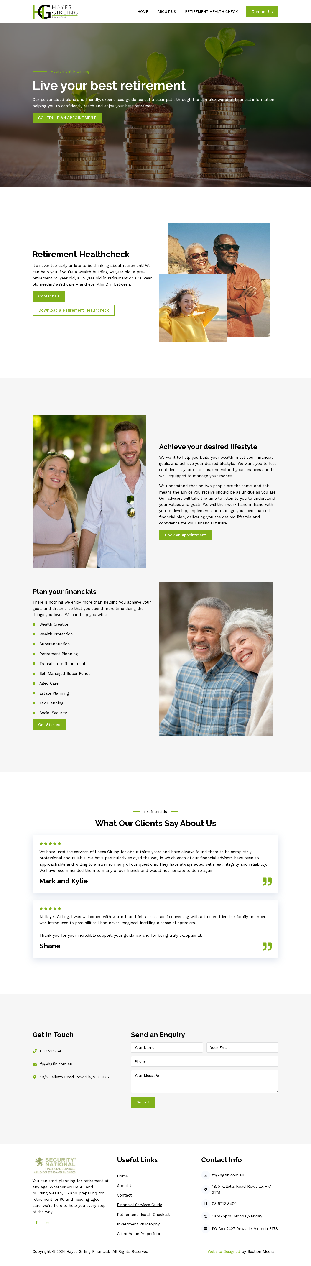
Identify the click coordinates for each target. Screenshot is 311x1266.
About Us (125, 1185)
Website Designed (224, 1251)
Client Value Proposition (139, 1233)
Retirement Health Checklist (143, 1214)
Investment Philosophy (138, 1224)
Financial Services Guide (139, 1204)
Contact (124, 1195)
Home (143, 11)
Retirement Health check (211, 11)
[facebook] (37, 1222)
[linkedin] (47, 1222)
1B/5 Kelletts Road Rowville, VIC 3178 (74, 1077)
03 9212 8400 (52, 1051)
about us (166, 11)
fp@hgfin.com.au (56, 1064)
